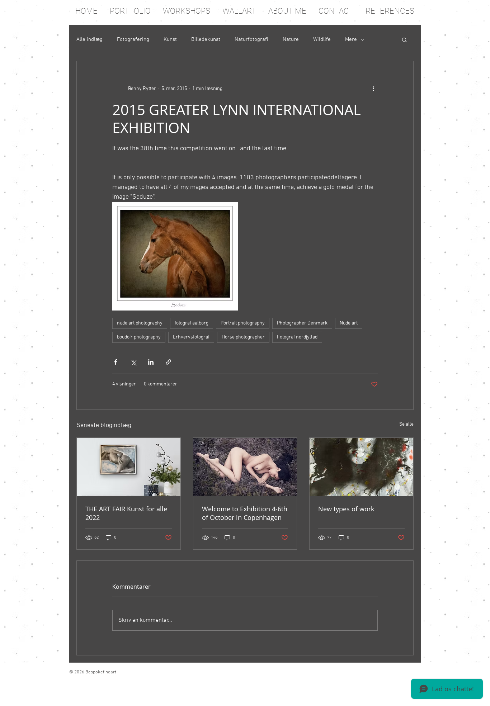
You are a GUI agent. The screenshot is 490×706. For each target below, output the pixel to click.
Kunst (170, 39)
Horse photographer (243, 337)
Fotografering (133, 39)
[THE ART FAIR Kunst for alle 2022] (128, 467)
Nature (291, 39)
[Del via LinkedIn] (150, 362)
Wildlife (322, 39)
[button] (404, 39)
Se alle (406, 424)
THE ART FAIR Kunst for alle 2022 (126, 513)
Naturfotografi (251, 39)
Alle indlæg (89, 39)
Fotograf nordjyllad (297, 337)
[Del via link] (168, 362)
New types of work (346, 508)
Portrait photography (243, 323)
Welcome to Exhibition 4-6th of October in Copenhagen (244, 513)
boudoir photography (139, 337)
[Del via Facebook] (115, 362)
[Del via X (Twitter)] (133, 362)
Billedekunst (205, 39)
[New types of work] (361, 467)
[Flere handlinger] (373, 88)
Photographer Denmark (302, 323)
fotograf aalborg (191, 323)
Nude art (349, 323)
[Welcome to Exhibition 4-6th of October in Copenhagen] (245, 467)
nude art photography (139, 323)
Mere (351, 39)
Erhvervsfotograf (191, 337)
